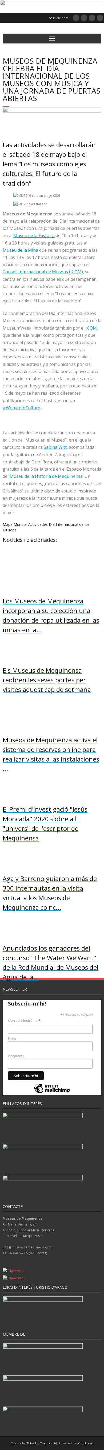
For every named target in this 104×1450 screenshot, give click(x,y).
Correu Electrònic (24, 1020)
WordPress (84, 1443)
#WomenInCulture (21, 408)
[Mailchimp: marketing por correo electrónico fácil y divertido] (52, 1093)
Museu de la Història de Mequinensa (46, 476)
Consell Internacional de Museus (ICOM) (43, 272)
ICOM (91, 328)
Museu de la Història (34, 235)
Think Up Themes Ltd (41, 1443)
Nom (12, 1038)
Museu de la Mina (20, 250)
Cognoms (16, 1056)
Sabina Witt (55, 447)
